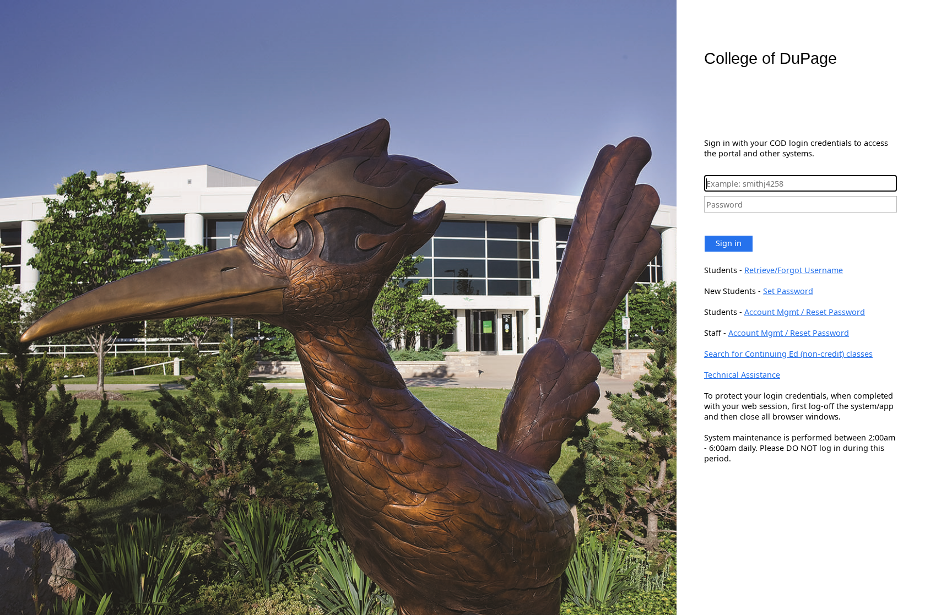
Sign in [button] (729, 243)
